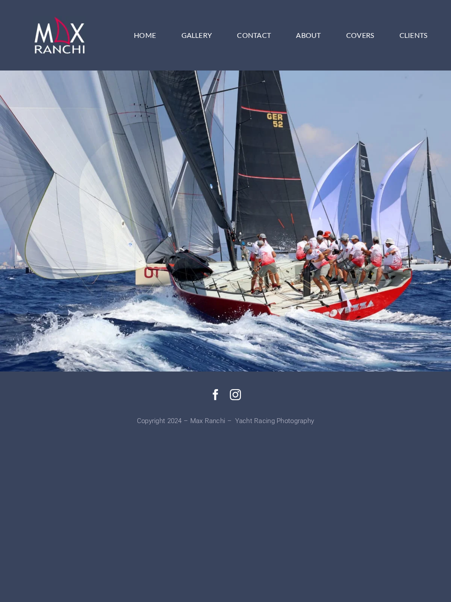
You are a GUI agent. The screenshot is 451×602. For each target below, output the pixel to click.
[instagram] (235, 394)
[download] (59, 20)
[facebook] (215, 394)
